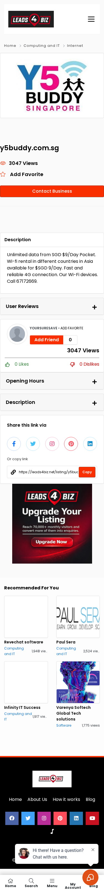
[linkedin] (76, 818)
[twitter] (28, 818)
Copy (87, 472)
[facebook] (12, 818)
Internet (75, 45)
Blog (90, 799)
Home (10, 45)
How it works (66, 799)
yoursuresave (44, 328)
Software (63, 725)
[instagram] (44, 818)
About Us (37, 799)
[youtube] (92, 818)
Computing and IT (42, 45)
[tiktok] (52, 831)
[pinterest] (60, 818)
